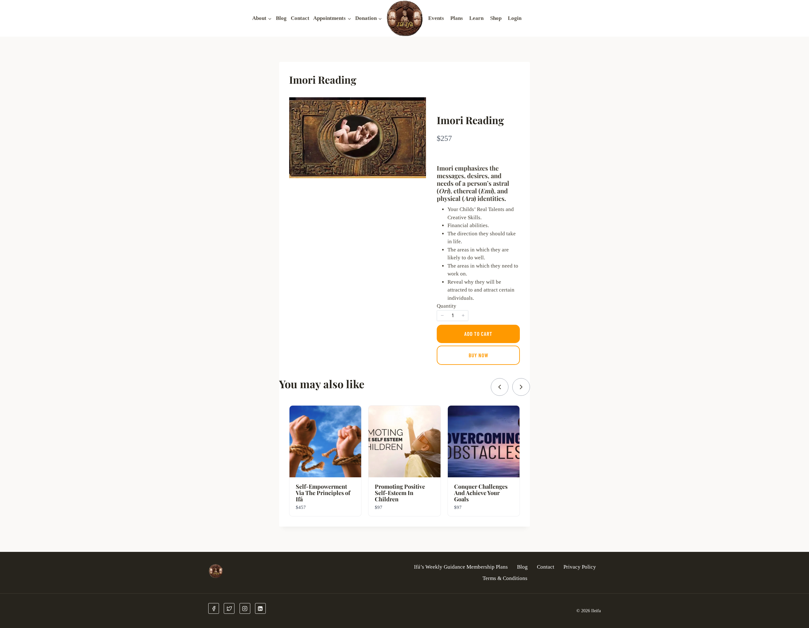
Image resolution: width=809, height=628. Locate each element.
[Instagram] (245, 608)
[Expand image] (418, 105)
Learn (476, 18)
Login (514, 18)
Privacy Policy (579, 567)
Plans (456, 18)
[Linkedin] (260, 608)
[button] (442, 316)
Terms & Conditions (505, 578)
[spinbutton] (452, 316)
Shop (496, 18)
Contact (300, 18)
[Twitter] (229, 608)
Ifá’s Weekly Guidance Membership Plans (461, 567)
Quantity (446, 306)
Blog (281, 18)
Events (436, 18)
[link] (499, 387)
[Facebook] (213, 608)
